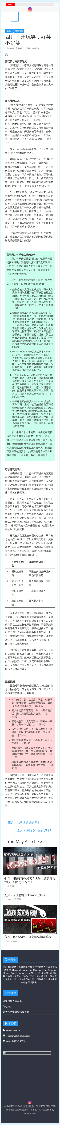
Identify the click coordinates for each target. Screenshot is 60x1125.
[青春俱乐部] (7, 16)
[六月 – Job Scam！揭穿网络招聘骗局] (30, 907)
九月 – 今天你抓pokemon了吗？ (25, 895)
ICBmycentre (33, 48)
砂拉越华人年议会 (12, 1001)
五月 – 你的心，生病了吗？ (36, 830)
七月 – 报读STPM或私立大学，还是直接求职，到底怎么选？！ (29, 880)
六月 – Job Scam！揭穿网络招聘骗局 (28, 937)
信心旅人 (7, 1006)
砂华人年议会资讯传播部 (16, 1011)
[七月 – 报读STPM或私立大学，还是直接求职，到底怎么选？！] (30, 848)
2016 (9, 30)
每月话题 (19, 30)
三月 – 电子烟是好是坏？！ (23, 822)
